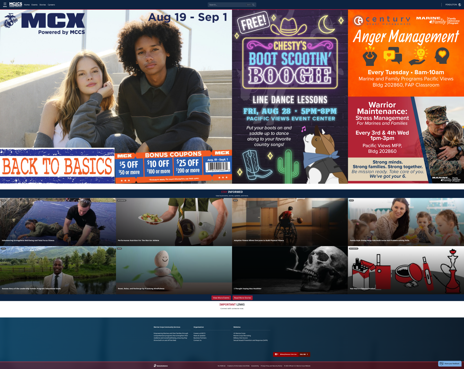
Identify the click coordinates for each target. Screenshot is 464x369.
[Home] (15, 5)
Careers (51, 4)
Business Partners (200, 338)
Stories (43, 4)
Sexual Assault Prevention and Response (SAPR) (250, 340)
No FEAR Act (221, 366)
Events (35, 4)
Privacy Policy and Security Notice (271, 366)
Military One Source (240, 338)
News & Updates (199, 335)
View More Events (221, 297)
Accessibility (255, 366)
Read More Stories (242, 297)
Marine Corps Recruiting (242, 335)
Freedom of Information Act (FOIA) (238, 366)
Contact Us (197, 340)
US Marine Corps (239, 333)
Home (27, 4)
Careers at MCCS (199, 333)
